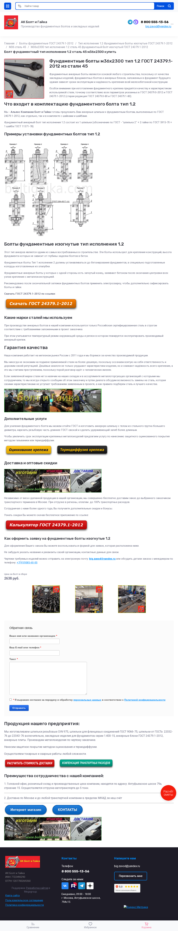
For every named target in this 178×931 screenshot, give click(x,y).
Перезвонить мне (130, 876)
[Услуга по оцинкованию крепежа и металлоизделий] (28, 455)
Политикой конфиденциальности (144, 699)
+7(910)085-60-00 (27, 562)
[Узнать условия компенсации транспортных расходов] (86, 767)
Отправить (19, 708)
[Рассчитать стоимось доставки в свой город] (29, 767)
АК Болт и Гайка (34, 22)
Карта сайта (12, 895)
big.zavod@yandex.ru (158, 26)
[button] (7, 6)
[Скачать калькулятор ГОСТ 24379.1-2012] (46, 531)
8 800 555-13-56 (155, 22)
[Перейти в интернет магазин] (25, 814)
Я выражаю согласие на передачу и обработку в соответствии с (89, 699)
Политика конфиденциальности (24, 905)
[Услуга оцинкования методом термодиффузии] (82, 455)
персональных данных (87, 699)
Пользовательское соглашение (24, 900)
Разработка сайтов (37, 888)
